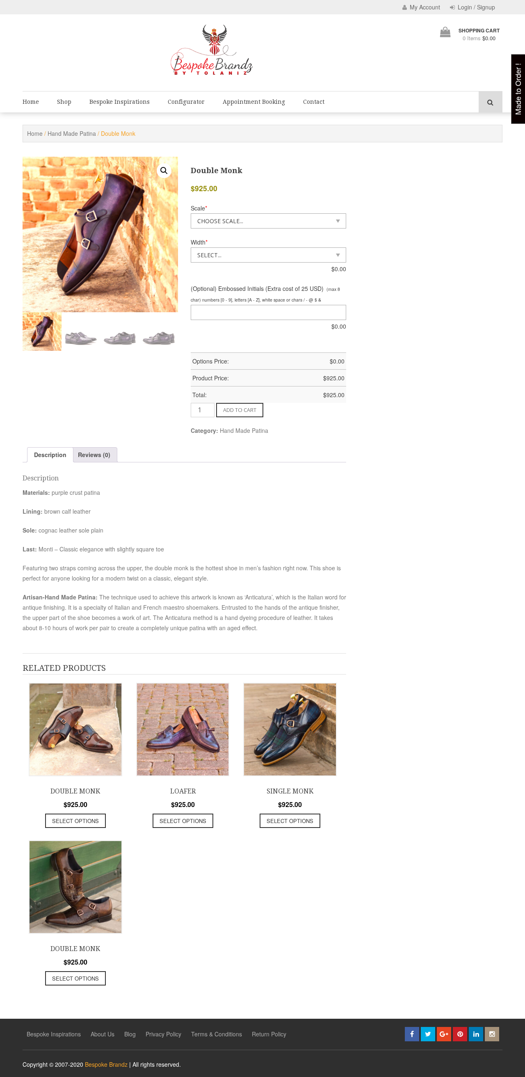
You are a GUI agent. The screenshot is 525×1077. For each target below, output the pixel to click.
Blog (130, 1034)
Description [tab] (50, 454)
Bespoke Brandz (106, 1064)
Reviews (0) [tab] (94, 454)
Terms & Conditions (216, 1034)
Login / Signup (475, 7)
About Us (102, 1034)
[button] (164, 170)
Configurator (186, 101)
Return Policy (269, 1034)
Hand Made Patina (72, 133)
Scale (199, 208)
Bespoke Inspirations (119, 101)
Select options (75, 821)
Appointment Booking (254, 101)
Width (199, 242)
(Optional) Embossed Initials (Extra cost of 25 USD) (257, 288)
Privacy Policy (163, 1034)
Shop (64, 101)
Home (31, 101)
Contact (313, 101)
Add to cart (239, 410)
